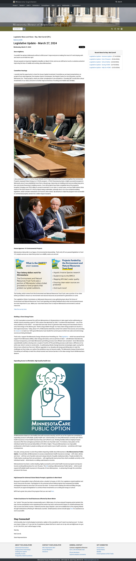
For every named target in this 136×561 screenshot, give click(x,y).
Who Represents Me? (48, 547)
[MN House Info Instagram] (115, 28)
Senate (22, 5)
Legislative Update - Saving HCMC (99, 65)
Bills (53, 5)
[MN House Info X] (112, 28)
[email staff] (118, 28)
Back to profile (18, 40)
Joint (28, 5)
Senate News (101, 549)
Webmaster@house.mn (91, 560)
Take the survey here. (20, 309)
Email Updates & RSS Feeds (105, 554)
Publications (76, 5)
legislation (27, 179)
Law (58, 5)
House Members (47, 549)
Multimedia (65, 5)
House (15, 5)
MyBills (99, 551)
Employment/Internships (22, 549)
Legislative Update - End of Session (100, 59)
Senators (45, 551)
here (52, 491)
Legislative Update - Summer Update (100, 56)
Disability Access (20, 554)
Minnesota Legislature (26, 1)
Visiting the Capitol (21, 551)
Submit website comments (77, 554)
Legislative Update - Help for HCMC (100, 67)
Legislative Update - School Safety (99, 62)
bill (47, 466)
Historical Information (22, 547)
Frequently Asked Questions (23, 556)
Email (82, 549)
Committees (45, 5)
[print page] (121, 28)
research (18, 331)
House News (100, 547)
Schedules (35, 5)
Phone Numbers (74, 552)
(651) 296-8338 (74, 549)
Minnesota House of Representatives (37, 24)
